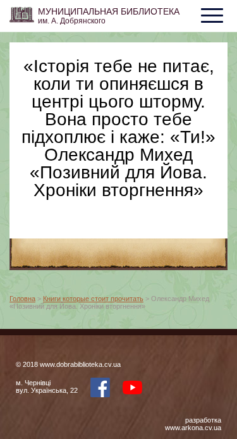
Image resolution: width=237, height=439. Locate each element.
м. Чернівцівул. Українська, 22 (47, 386)
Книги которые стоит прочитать (93, 298)
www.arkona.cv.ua (193, 427)
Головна (22, 298)
